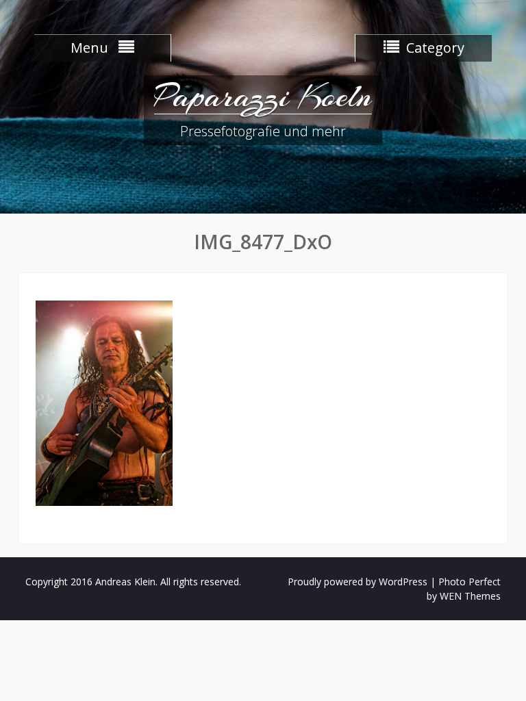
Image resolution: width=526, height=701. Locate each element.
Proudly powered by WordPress (357, 581)
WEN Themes (470, 595)
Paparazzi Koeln (263, 96)
